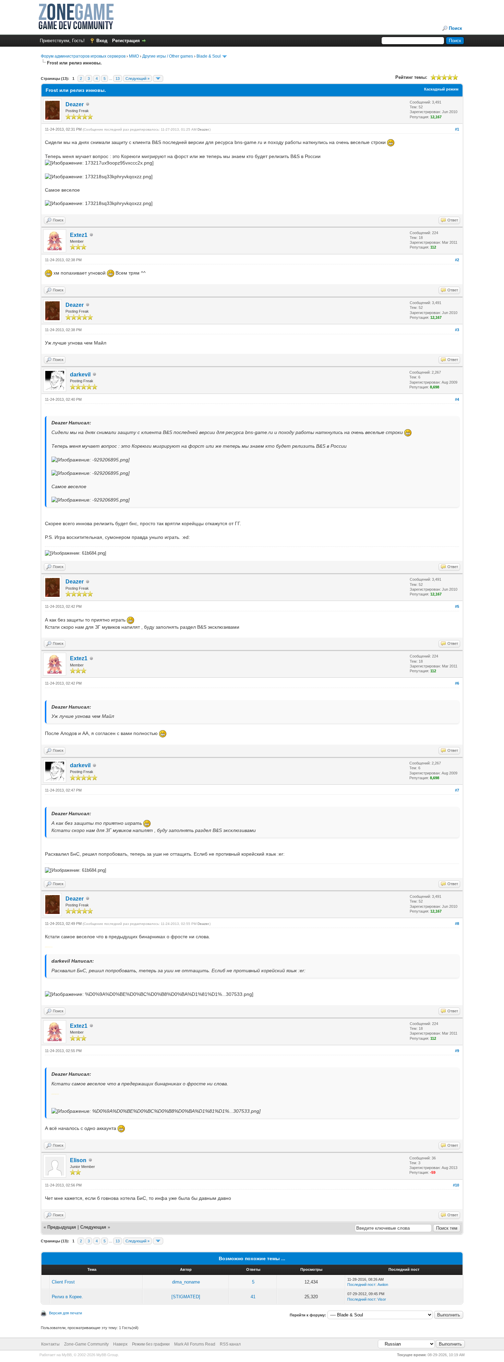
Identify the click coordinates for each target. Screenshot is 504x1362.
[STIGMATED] (185, 1296)
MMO (134, 56)
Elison (78, 1160)
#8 (457, 923)
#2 (457, 260)
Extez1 (78, 235)
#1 (457, 129)
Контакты (50, 1344)
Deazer (74, 104)
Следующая (94, 1227)
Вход (101, 40)
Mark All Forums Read (194, 1344)
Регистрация (126, 40)
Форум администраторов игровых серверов (83, 56)
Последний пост (361, 1284)
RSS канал (230, 1344)
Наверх (120, 1344)
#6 (457, 683)
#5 (457, 606)
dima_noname (186, 1282)
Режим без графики (151, 1344)
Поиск (455, 28)
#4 (457, 399)
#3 (457, 330)
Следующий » (137, 78)
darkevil (80, 374)
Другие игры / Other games (167, 56)
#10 (456, 1185)
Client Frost (63, 1282)
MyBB (67, 1355)
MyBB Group (107, 1355)
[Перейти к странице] (158, 78)
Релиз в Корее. (67, 1296)
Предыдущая (61, 1227)
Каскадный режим (441, 89)
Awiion (382, 1284)
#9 (457, 1051)
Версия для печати (65, 1313)
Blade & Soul (208, 56)
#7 (457, 790)
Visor (381, 1299)
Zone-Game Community (86, 1344)
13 (118, 78)
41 (253, 1296)
